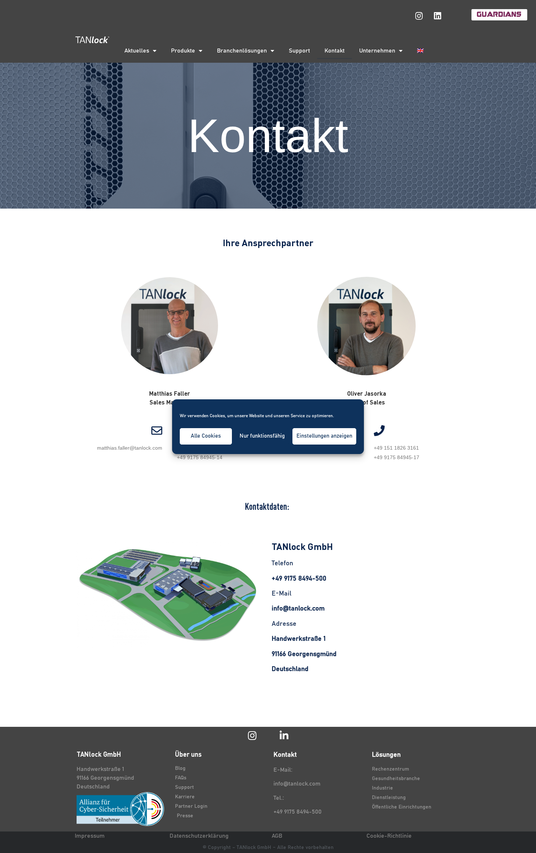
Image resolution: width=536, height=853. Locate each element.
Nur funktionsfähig (262, 436)
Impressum (90, 836)
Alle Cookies (206, 436)
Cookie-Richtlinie (389, 836)
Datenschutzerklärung (199, 836)
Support (299, 51)
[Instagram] (419, 15)
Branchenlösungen (242, 51)
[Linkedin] (437, 15)
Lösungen (386, 755)
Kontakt (335, 51)
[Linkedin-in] (284, 735)
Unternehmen (377, 51)
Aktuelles (136, 51)
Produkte (183, 51)
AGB (277, 836)
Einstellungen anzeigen (324, 436)
